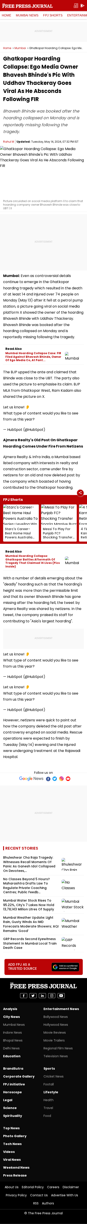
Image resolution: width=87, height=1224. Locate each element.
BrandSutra (13, 1068)
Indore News (12, 1032)
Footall (49, 1084)
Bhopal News (13, 1040)
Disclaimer (71, 1187)
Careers (53, 1187)
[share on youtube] (61, 995)
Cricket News (54, 1076)
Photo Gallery (15, 1136)
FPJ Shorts (52, 15)
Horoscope (12, 1092)
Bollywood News (56, 1017)
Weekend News (16, 1167)
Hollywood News (56, 1024)
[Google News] (31, 778)
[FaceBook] (48, 778)
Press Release (15, 1175)
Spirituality (12, 1116)
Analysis (10, 1009)
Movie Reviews (55, 1032)
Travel (48, 1108)
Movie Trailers (54, 1040)
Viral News (12, 1159)
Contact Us (39, 1195)
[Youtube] (68, 778)
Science (10, 1108)
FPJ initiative (14, 1084)
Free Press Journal (27, 5)
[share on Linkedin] (42, 995)
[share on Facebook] (23, 995)
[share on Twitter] (33, 995)
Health (49, 1100)
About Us (12, 1187)
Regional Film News (58, 1048)
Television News (56, 1056)
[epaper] (76, 6)
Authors (48, 1203)
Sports (49, 1068)
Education (12, 1056)
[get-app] (82, 6)
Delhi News (11, 1048)
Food (47, 1116)
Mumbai (20, 48)
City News (11, 1017)
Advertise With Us (64, 1195)
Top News (11, 1128)
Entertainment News (61, 1009)
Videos (9, 1152)
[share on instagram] (51, 995)
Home (6, 15)
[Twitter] (54, 778)
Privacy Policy (16, 1195)
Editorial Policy (33, 1187)
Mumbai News (27, 15)
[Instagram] (61, 778)
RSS (36, 1203)
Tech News (12, 1144)
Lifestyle (51, 1092)
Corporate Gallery (19, 1076)
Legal (7, 1100)
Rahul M (8, 142)
